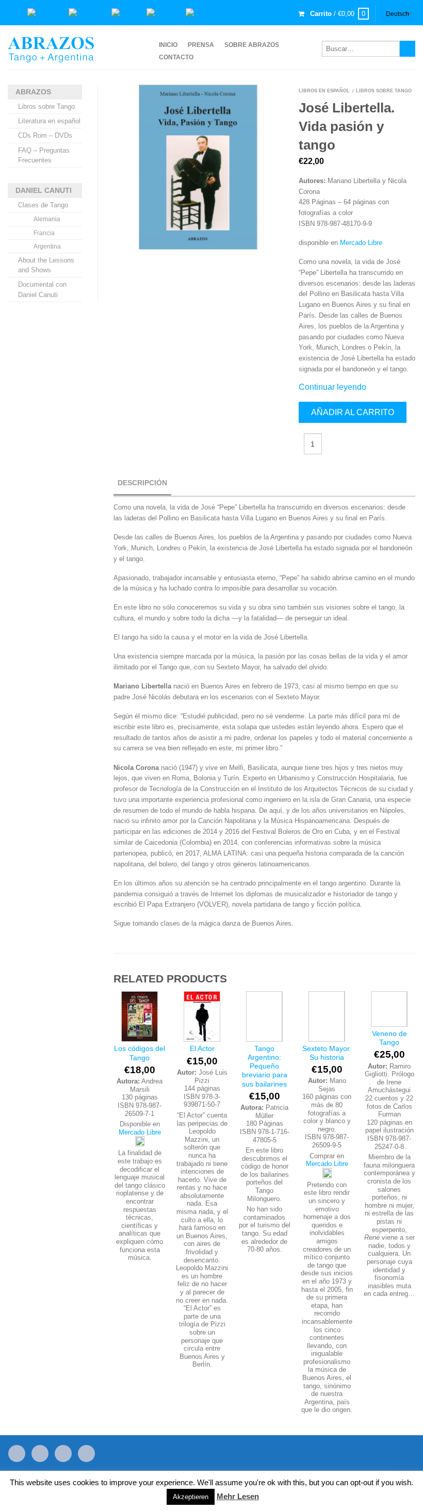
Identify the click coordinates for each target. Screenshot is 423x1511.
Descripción (142, 483)
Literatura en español (49, 121)
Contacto (176, 57)
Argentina (47, 246)
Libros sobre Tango (46, 106)
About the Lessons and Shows (46, 265)
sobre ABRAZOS (251, 44)
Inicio (168, 44)
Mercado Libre (361, 243)
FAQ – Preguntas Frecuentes (44, 155)
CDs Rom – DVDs (45, 135)
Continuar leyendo (332, 387)
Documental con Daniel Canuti (42, 289)
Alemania (47, 219)
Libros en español (324, 90)
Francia (44, 233)
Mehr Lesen (238, 1496)
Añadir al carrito (352, 412)
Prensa (201, 44)
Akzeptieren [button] (190, 1497)
